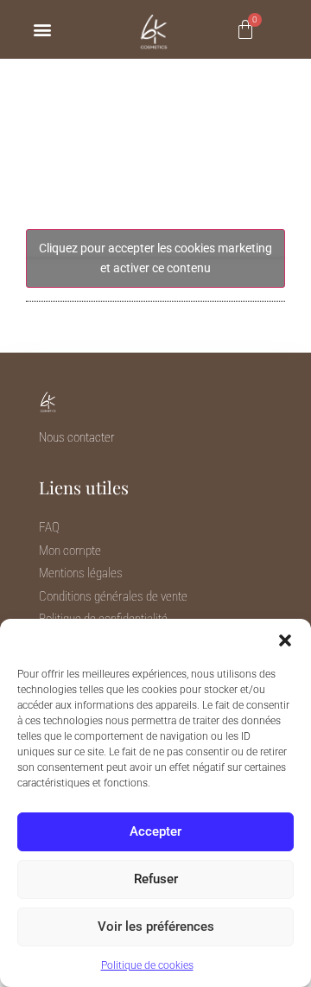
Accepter (155, 831)
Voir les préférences (156, 926)
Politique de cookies (147, 965)
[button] (285, 640)
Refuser (156, 879)
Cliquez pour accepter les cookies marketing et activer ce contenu (155, 258)
